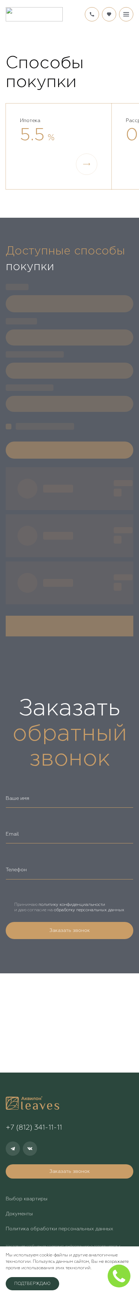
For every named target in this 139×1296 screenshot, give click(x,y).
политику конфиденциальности (71, 905)
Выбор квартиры (26, 1198)
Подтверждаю (32, 1284)
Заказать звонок (69, 930)
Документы (19, 1213)
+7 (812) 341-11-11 (92, 14)
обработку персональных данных (89, 910)
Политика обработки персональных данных (59, 1228)
